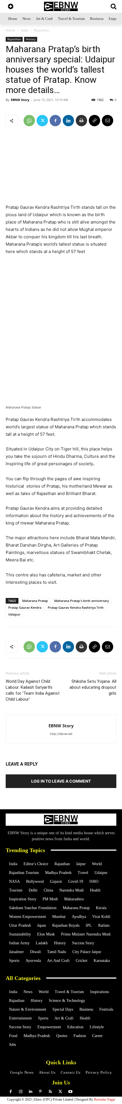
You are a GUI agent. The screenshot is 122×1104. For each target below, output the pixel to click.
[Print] (81, 120)
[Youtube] (70, 1092)
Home (10, 30)
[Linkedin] (68, 120)
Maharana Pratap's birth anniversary (81, 601)
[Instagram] (21, 1092)
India (24, 30)
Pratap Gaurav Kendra (24, 607)
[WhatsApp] (29, 120)
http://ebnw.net (61, 734)
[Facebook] (55, 120)
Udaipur (14, 614)
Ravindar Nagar (104, 1099)
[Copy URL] (94, 120)
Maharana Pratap (35, 601)
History (30, 39)
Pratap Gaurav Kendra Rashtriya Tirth (76, 607)
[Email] (107, 120)
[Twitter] (42, 120)
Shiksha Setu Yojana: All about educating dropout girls (93, 687)
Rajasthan (41, 30)
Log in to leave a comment (61, 781)
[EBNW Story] (61, 6)
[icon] (11, 7)
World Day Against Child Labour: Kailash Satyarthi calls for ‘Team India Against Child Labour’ (33, 690)
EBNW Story (20, 100)
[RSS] (50, 1092)
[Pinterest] (40, 1092)
